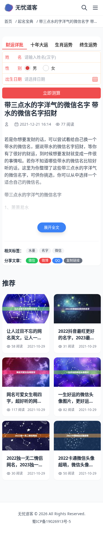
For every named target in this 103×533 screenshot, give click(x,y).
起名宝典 (25, 21)
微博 (45, 260)
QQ (57, 260)
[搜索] (84, 7)
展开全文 (51, 227)
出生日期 (13, 79)
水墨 (32, 250)
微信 (58, 250)
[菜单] (95, 7)
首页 (8, 21)
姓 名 (13, 57)
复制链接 (73, 260)
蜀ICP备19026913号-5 (51, 521)
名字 (45, 250)
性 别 (13, 68)
